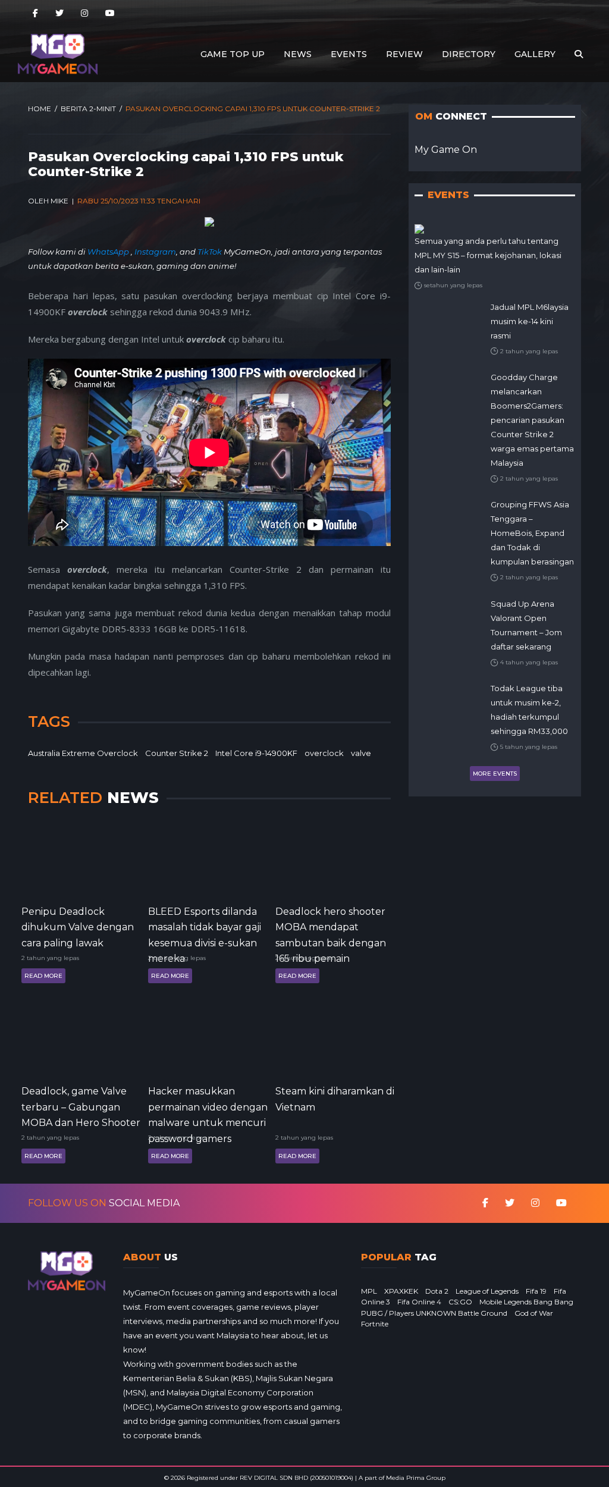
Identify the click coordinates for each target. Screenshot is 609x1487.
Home (39, 108)
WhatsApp (109, 251)
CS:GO (460, 1301)
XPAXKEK (401, 1291)
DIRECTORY (468, 54)
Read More (43, 976)
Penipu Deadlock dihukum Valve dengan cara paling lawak (77, 926)
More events (495, 773)
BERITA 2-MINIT (88, 108)
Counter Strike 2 (176, 753)
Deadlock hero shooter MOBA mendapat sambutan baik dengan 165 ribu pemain (330, 926)
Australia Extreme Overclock (83, 753)
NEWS (298, 54)
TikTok (209, 251)
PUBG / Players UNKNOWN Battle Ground (434, 1313)
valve (361, 753)
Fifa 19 (536, 1291)
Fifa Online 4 (419, 1301)
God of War (533, 1313)
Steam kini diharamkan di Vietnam (334, 1099)
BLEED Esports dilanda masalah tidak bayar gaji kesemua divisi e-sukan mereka (204, 926)
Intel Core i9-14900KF (256, 753)
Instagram (155, 251)
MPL (369, 1291)
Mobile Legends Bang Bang (526, 1301)
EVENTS (349, 54)
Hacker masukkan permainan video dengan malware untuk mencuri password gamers (208, 1106)
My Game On (446, 149)
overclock (324, 753)
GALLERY (534, 54)
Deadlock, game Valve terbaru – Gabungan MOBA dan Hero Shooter (80, 1106)
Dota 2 (436, 1291)
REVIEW (404, 54)
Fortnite (374, 1323)
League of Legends (487, 1291)
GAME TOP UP (232, 54)
